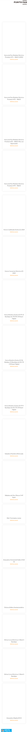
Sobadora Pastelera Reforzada (14, 454)
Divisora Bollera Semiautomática (14, 607)
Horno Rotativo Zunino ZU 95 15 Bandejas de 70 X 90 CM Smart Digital (14, 316)
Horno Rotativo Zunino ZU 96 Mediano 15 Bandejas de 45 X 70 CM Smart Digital (14, 362)
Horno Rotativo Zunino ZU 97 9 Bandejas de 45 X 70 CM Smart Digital (14, 407)
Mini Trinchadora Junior (14, 518)
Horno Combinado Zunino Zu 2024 (14, 230)
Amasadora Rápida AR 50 (14, 718)
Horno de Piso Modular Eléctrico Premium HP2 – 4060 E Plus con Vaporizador (14, 141)
